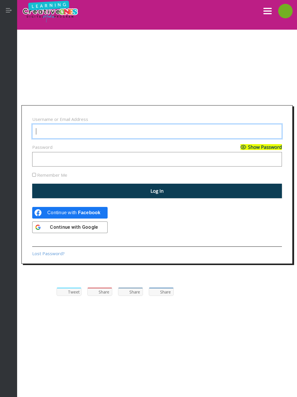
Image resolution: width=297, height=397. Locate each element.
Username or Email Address (60, 119)
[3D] (8, 55)
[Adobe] (8, 70)
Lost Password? (48, 253)
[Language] (8, 141)
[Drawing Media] (8, 127)
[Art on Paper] (8, 84)
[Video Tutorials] (8, 198)
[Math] (8, 155)
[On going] (8, 169)
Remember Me (51, 175)
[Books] (8, 98)
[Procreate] (8, 184)
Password (42, 147)
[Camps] (8, 112)
